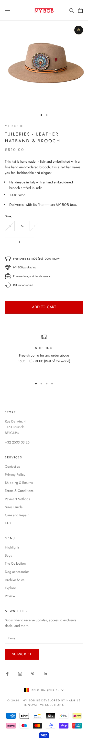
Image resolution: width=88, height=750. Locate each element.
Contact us (12, 466)
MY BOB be (15, 126)
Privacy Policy (15, 474)
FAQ (8, 523)
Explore (10, 587)
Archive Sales (14, 579)
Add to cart (44, 307)
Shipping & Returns (19, 482)
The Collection (15, 563)
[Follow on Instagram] (20, 673)
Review (10, 595)
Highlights (12, 547)
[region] (44, 354)
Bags (8, 555)
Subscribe (22, 654)
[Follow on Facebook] (7, 673)
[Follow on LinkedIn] (45, 673)
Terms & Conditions (19, 490)
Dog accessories (17, 571)
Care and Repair (17, 515)
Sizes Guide (13, 507)
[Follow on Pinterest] (32, 673)
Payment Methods (17, 498)
